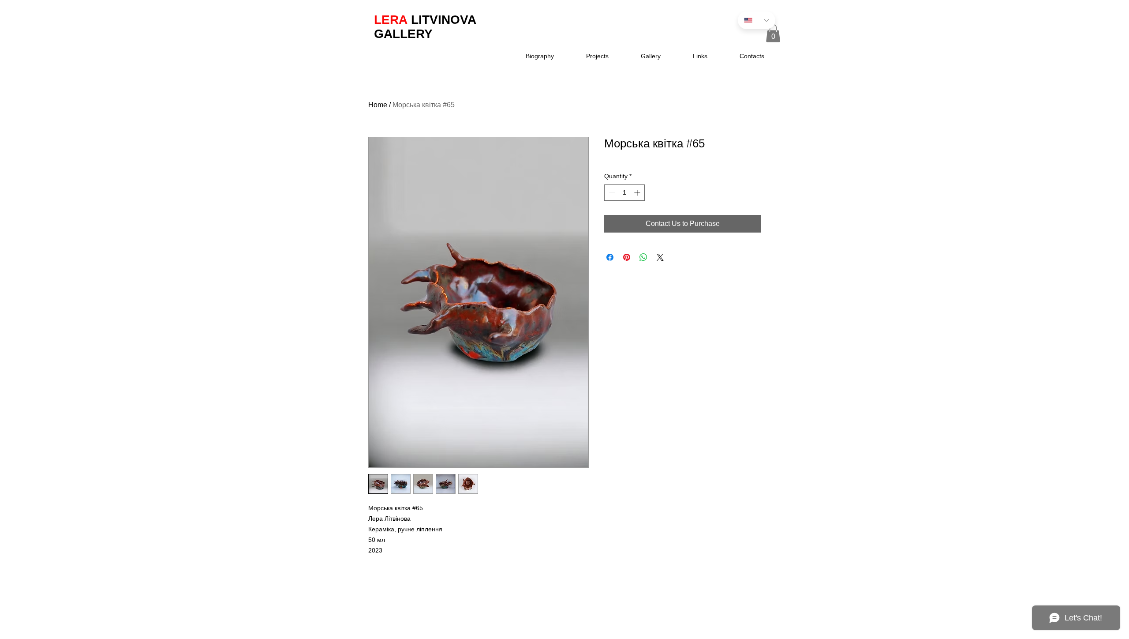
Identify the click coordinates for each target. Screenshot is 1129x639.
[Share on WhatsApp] (643, 257)
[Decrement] (611, 192)
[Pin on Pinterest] (626, 257)
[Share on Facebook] (610, 257)
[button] (773, 33)
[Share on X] (660, 257)
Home (377, 105)
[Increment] (637, 192)
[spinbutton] (624, 192)
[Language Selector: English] (756, 20)
